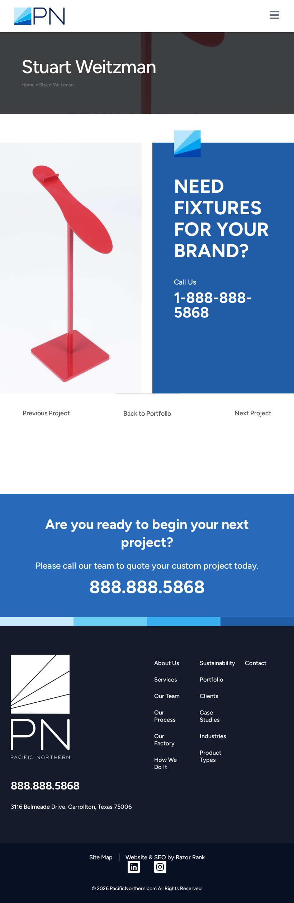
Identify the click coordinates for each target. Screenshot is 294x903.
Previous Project (46, 413)
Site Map (101, 857)
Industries (213, 736)
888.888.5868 (45, 785)
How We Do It (165, 763)
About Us (166, 662)
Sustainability (217, 662)
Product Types (210, 756)
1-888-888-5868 (213, 305)
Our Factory (164, 739)
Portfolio (211, 679)
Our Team (167, 695)
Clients (209, 695)
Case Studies (210, 716)
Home (28, 84)
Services (165, 679)
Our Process (165, 716)
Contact (255, 662)
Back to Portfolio (147, 413)
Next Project (252, 413)
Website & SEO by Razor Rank (165, 857)
